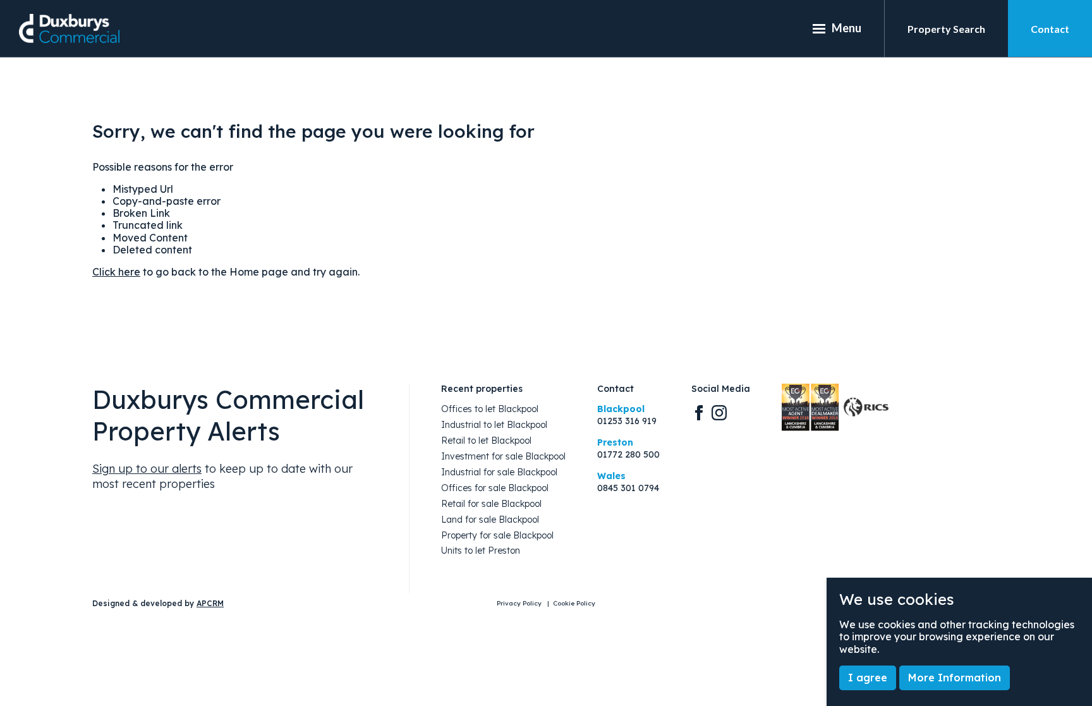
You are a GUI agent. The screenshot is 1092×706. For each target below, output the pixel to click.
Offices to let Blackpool (489, 409)
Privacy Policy (520, 603)
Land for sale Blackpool (490, 519)
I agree (867, 677)
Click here (116, 271)
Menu (846, 28)
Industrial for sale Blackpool (499, 472)
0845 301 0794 (628, 488)
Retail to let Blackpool (486, 440)
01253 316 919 (627, 421)
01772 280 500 (628, 454)
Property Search (946, 29)
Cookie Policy (574, 603)
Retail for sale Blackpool (491, 504)
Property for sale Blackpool (497, 535)
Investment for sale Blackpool (503, 456)
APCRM (210, 603)
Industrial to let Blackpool (494, 425)
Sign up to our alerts (147, 468)
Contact (1050, 29)
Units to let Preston (480, 550)
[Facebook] (699, 412)
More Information (954, 677)
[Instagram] (719, 412)
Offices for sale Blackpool (495, 488)
